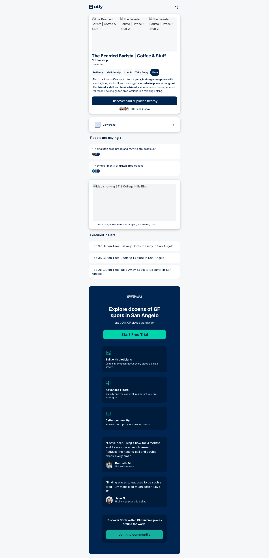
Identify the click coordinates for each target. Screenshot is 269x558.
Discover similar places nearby (134, 101)
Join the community (134, 534)
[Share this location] (177, 7)
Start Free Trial (134, 334)
